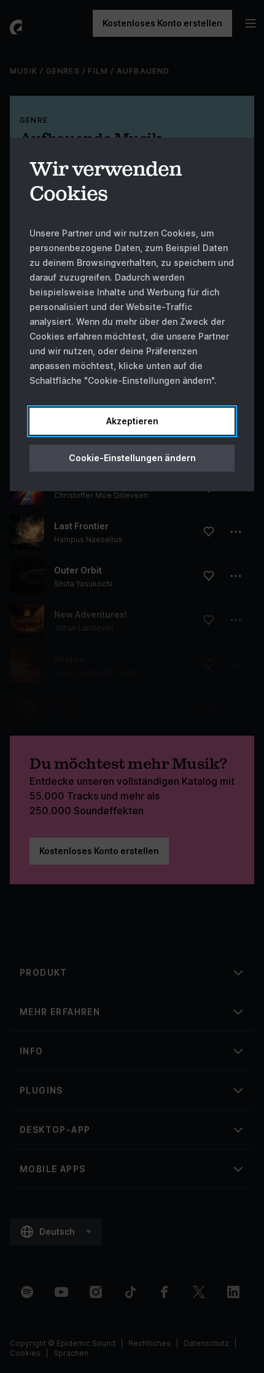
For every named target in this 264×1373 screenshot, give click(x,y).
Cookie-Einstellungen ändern (132, 458)
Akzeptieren (132, 421)
